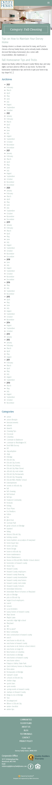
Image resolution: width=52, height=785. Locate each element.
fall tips (9, 497)
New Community (12, 632)
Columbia (10, 437)
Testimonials (26, 734)
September (11, 107)
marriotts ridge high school (16, 620)
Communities (26, 719)
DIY (8, 448)
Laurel (9, 603)
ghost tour (10, 520)
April (8, 93)
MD (8, 626)
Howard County (12, 569)
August (9, 104)
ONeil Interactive (34, 778)
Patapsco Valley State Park (16, 663)
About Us (26, 726)
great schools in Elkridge (15, 526)
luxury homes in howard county (18, 612)
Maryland (10, 623)
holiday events (12, 537)
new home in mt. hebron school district (21, 646)
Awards (9, 428)
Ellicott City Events (13, 463)
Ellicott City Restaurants (15, 474)
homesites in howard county (17, 563)
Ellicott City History (13, 465)
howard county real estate (16, 583)
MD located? (11, 629)
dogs (8, 454)
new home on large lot (15, 649)
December (10, 147)
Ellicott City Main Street (15, 468)
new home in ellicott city (16, 640)
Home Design (11, 549)
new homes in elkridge (15, 655)
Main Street (11, 615)
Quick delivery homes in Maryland (19, 666)
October (10, 110)
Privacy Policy (26, 741)
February (10, 87)
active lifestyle (12, 420)
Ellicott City (11, 460)
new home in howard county (17, 643)
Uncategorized (12, 701)
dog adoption (11, 451)
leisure (9, 606)
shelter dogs (11, 680)
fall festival (11, 494)
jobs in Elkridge (12, 594)
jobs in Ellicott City (13, 597)
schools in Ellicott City (15, 678)
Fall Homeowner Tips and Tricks (19, 60)
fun (8, 517)
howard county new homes (16, 580)
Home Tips (10, 566)
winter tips (10, 709)
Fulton (9, 514)
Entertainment (12, 483)
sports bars (11, 683)
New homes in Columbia (15, 652)
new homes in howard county (17, 658)
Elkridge (9, 457)
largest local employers (15, 600)
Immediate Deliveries (14, 589)
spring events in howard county (18, 689)
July (8, 102)
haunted (9, 529)
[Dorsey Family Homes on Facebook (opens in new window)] (31, 766)
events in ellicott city (14, 486)
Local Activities (12, 609)
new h (9, 637)
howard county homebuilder (17, 577)
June (8, 99)
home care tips (12, 546)
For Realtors (11, 511)
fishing (9, 506)
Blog (26, 730)
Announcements (12, 422)
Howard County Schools (15, 586)
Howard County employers (16, 572)
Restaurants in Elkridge (15, 672)
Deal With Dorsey (13, 445)
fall (8, 488)
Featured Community (14, 500)
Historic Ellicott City (14, 534)
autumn (9, 425)
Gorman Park (11, 523)
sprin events (11, 686)
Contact (26, 737)
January (9, 116)
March (9, 90)
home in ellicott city (14, 551)
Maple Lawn (11, 617)
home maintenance (13, 554)
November (10, 145)
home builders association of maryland (21, 540)
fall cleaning (11, 491)
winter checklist (12, 706)
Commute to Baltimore (15, 440)
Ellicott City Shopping (14, 477)
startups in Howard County (16, 692)
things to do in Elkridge (15, 695)
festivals (10, 503)
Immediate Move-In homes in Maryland (21, 592)
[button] (48, 3)
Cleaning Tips (11, 431)
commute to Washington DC (16, 442)
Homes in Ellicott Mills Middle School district (23, 560)
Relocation (10, 669)
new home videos (13, 660)
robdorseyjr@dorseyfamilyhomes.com (14, 766)
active (9, 417)
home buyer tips (13, 543)
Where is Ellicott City (14, 703)
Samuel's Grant (12, 675)
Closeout (10, 434)
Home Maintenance (14, 557)
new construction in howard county (19, 635)
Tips (8, 698)
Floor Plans (11, 508)
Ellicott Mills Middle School (17, 480)
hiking (9, 531)
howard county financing (15, 574)
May (8, 96)
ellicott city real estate (15, 471)
